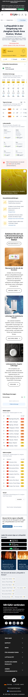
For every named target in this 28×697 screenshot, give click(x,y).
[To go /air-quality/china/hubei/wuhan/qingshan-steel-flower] (14, 474)
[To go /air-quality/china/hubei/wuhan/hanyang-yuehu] (14, 462)
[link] (19, 14)
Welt (2, 20)
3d (21, 102)
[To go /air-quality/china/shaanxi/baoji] (14, 442)
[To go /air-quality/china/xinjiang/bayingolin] (14, 418)
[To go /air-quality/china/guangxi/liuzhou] (14, 433)
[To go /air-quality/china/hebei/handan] (14, 445)
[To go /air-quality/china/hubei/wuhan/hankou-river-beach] (14, 480)
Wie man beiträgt (18, 526)
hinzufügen (23, 20)
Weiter (20, 9)
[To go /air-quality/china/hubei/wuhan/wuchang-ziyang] (14, 471)
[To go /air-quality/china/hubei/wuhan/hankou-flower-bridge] (14, 483)
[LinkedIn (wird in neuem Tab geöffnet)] (21, 623)
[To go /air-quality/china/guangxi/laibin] (14, 421)
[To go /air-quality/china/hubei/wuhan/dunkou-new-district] (14, 465)
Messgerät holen (11, 212)
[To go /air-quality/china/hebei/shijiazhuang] (14, 436)
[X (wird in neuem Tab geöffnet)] (10, 623)
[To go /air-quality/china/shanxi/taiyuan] (14, 439)
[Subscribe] (22, 617)
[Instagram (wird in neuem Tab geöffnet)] (18, 623)
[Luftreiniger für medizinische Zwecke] (14, 305)
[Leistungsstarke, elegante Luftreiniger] (14, 352)
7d (24, 102)
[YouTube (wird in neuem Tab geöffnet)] (14, 623)
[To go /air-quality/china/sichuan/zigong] (14, 424)
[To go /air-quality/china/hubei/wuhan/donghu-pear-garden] (14, 486)
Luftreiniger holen (12, 225)
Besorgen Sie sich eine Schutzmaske (16, 218)
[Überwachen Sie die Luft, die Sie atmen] (14, 257)
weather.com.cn (15, 401)
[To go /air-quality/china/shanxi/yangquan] (14, 427)
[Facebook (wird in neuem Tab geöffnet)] (6, 623)
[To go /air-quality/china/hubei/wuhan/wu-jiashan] (14, 477)
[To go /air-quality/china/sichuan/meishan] (14, 430)
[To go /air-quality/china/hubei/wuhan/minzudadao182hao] (14, 468)
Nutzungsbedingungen (14, 688)
